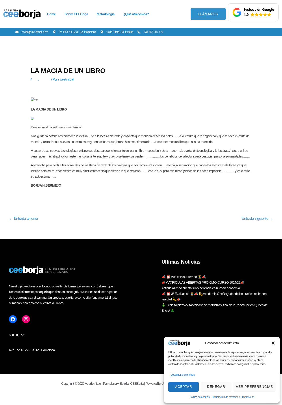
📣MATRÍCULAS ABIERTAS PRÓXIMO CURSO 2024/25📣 (202, 282)
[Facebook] (13, 319)
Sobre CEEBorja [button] (76, 14)
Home (51, 14)
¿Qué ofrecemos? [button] (136, 14)
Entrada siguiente (257, 219)
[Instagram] (26, 319)
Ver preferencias (254, 386)
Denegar (216, 386)
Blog (35, 79)
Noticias (45, 79)
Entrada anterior (23, 219)
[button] (273, 343)
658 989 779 (17, 335)
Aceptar (183, 386)
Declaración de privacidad (226, 397)
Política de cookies (199, 397)
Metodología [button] (105, 14)
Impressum (248, 397)
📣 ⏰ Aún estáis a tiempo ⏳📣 (183, 277)
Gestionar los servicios (183, 374)
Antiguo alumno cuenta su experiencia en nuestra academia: (201, 288)
